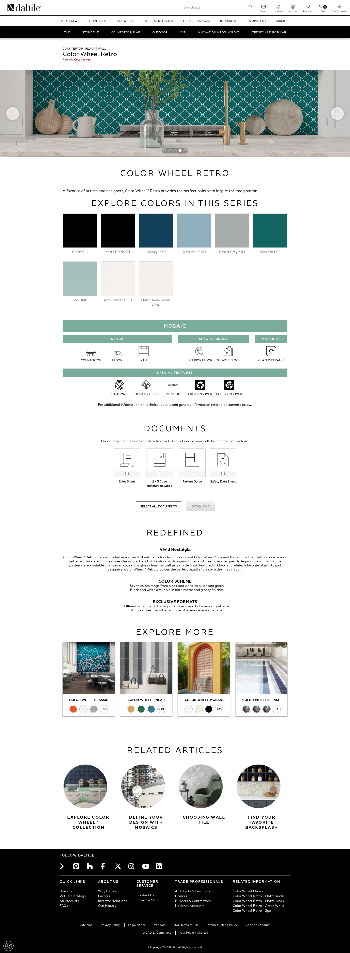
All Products (69, 901)
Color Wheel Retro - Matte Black (258, 901)
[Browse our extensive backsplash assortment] (258, 786)
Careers (104, 896)
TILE (67, 32)
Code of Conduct (258, 925)
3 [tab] (175, 150)
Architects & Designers (192, 891)
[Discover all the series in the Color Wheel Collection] (85, 786)
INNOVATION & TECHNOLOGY (218, 32)
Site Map (86, 925)
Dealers (181, 896)
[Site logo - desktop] (12, 7)
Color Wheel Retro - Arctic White (259, 906)
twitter (119, 866)
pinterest (77, 866)
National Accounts (189, 906)
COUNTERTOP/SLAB (125, 32)
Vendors (159, 925)
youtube (146, 866)
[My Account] (293, 8)
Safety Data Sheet (223, 481)
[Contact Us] (263, 8)
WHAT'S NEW (69, 21)
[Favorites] (308, 8)
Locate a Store (148, 900)
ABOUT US (282, 21)
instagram (132, 866)
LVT (182, 32)
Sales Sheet (127, 481)
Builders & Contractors (193, 901)
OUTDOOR (160, 32)
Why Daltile (107, 891)
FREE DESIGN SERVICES (158, 21)
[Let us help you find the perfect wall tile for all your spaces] (201, 786)
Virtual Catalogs (73, 896)
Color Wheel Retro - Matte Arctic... (260, 896)
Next (337, 113)
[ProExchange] (339, 8)
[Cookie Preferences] (8, 946)
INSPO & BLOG (124, 21)
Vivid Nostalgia (175, 549)
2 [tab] (170, 150)
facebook (105, 866)
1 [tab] (164, 150)
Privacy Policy (110, 925)
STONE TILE (90, 32)
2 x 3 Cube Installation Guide (159, 484)
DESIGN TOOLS (97, 21)
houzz (91, 866)
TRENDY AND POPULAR (269, 32)
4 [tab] (180, 150)
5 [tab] (185, 150)
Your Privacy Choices (193, 932)
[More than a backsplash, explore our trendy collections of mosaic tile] (143, 786)
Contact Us (145, 895)
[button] (250, 7)
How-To (66, 891)
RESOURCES (228, 21)
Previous (12, 113)
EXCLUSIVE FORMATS (175, 601)
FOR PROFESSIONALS (196, 21)
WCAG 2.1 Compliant (157, 932)
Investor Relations (112, 901)
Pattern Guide (192, 481)
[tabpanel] (175, 113)
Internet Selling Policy (222, 925)
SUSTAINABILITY (256, 21)
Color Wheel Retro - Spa (252, 911)
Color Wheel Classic (248, 891)
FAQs (64, 906)
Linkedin (160, 866)
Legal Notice (137, 925)
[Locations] (278, 8)
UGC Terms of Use (186, 925)
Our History (107, 906)
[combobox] (212, 7)
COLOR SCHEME (175, 581)
